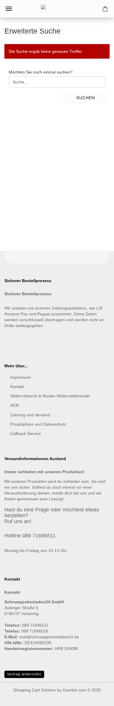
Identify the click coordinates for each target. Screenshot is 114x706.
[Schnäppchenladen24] (57, 9)
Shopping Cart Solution (34, 690)
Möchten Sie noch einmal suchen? (40, 72)
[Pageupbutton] (98, 697)
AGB (14, 405)
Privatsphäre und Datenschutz (38, 424)
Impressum (20, 377)
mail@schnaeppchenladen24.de (49, 637)
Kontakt (17, 386)
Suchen (85, 97)
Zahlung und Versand (30, 415)
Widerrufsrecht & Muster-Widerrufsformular (50, 396)
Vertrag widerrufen (24, 674)
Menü (9, 9)
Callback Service (25, 433)
